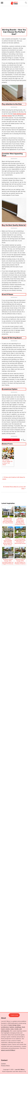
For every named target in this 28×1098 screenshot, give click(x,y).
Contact (3, 1063)
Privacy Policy (5, 1065)
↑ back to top (14, 1015)
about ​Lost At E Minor (8, 1050)
